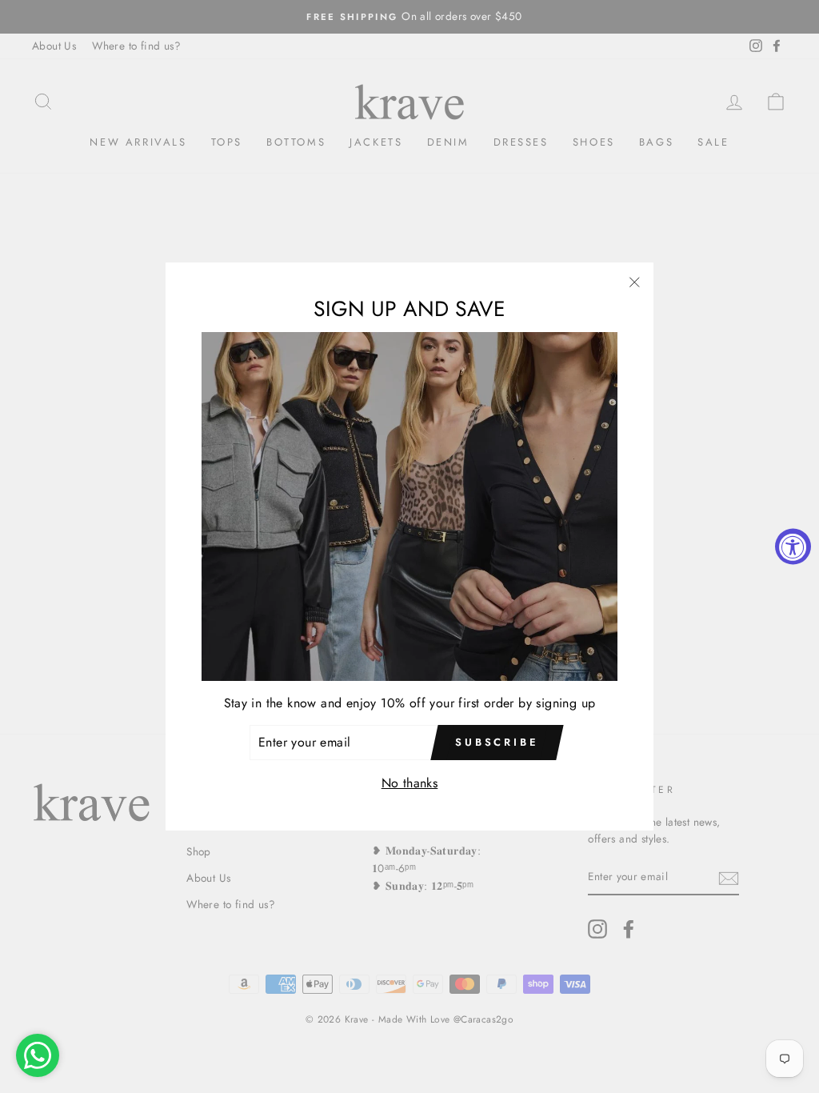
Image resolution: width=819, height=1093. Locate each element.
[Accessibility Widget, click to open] (793, 547)
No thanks (410, 783)
